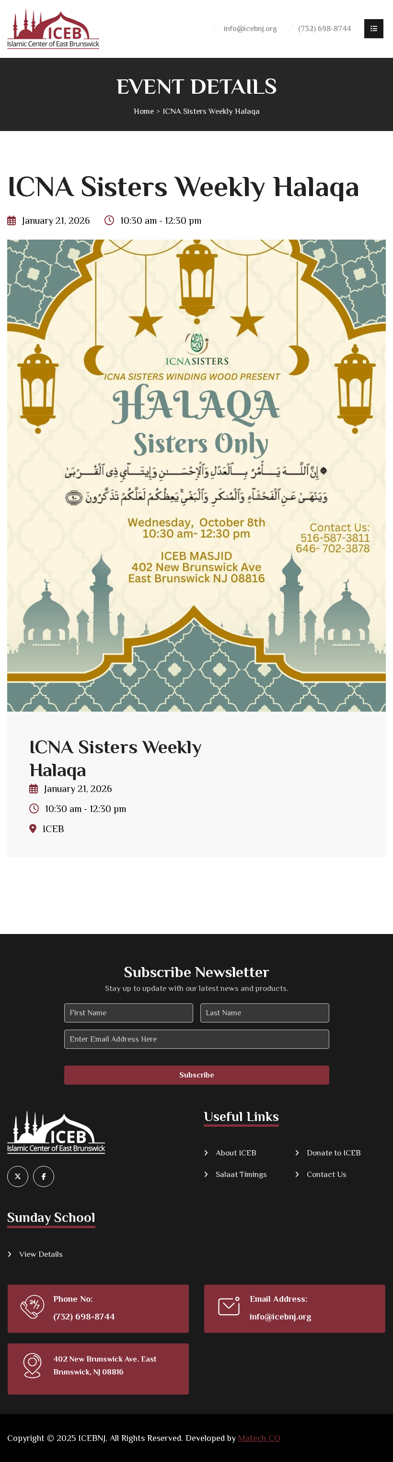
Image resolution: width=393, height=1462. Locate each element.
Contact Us (327, 1174)
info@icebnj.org (250, 28)
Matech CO (259, 1438)
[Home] (53, 29)
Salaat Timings (241, 1174)
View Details (41, 1254)
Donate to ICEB (334, 1152)
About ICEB (236, 1152)
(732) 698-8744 (84, 1316)
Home (144, 111)
